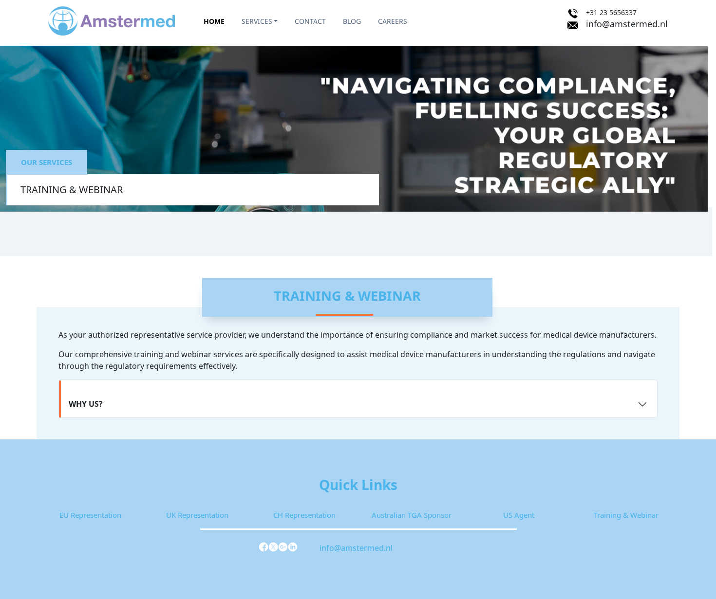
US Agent (518, 515)
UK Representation (197, 515)
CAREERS (392, 21)
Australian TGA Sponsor (412, 515)
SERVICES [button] (257, 21)
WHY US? (86, 404)
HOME (214, 21)
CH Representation (304, 515)
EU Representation (90, 515)
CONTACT (310, 21)
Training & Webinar (626, 515)
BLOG (352, 21)
